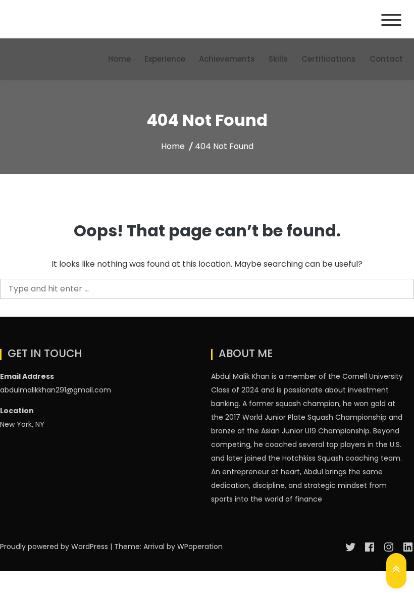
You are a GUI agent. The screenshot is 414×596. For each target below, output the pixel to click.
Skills (278, 59)
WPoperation (200, 546)
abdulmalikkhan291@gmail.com (55, 390)
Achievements (227, 59)
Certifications (328, 59)
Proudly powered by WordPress (55, 546)
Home (119, 59)
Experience (164, 59)
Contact (386, 59)
